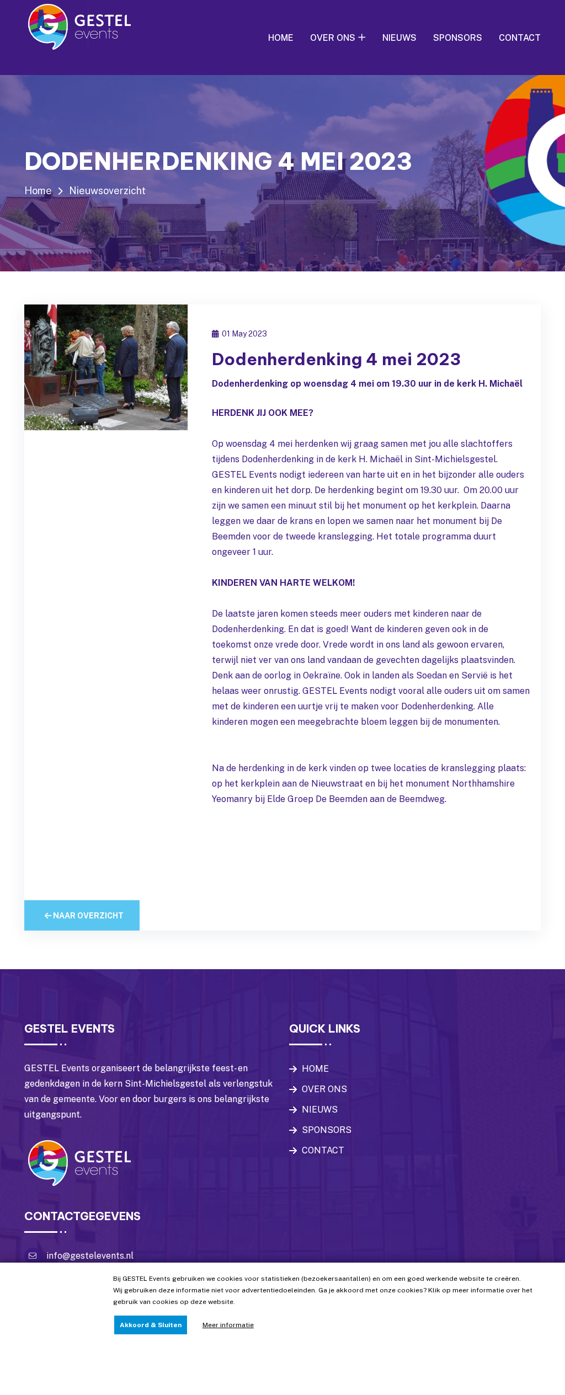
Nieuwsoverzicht (107, 190)
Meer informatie (228, 1325)
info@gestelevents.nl (90, 1255)
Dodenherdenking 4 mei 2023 (336, 359)
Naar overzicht (87, 915)
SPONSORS (457, 38)
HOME (281, 38)
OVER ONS (332, 38)
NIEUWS (399, 38)
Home (38, 190)
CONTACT (520, 38)
